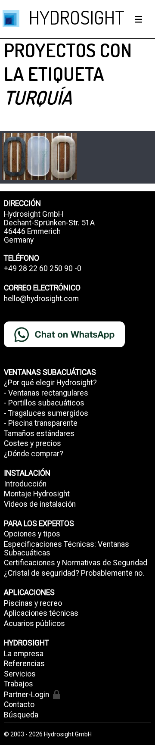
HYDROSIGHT (76, 17)
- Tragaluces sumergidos (46, 413)
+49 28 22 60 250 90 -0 (42, 268)
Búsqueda (21, 715)
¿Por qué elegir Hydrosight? (50, 382)
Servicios (20, 674)
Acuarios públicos (34, 623)
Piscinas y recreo (33, 603)
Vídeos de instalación (40, 504)
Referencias (24, 663)
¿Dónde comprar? (33, 453)
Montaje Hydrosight (37, 493)
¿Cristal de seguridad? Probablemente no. (74, 573)
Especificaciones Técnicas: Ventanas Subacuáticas (66, 548)
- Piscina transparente (41, 423)
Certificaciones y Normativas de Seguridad (75, 562)
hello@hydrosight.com (41, 298)
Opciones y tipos (32, 534)
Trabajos (18, 684)
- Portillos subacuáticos (44, 403)
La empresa (23, 653)
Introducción (25, 484)
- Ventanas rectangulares (46, 393)
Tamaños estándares (39, 433)
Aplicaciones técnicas (41, 613)
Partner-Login (26, 694)
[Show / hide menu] (139, 19)
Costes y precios (32, 443)
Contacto (19, 704)
